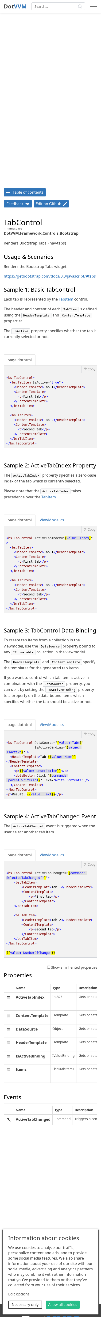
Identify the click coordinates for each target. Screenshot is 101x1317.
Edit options (19, 1294)
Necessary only (25, 1304)
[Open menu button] (93, 6)
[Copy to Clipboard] (89, 369)
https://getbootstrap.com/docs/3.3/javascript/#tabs (50, 276)
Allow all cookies (62, 1304)
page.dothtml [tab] (20, 359)
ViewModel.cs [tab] (52, 520)
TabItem (66, 299)
